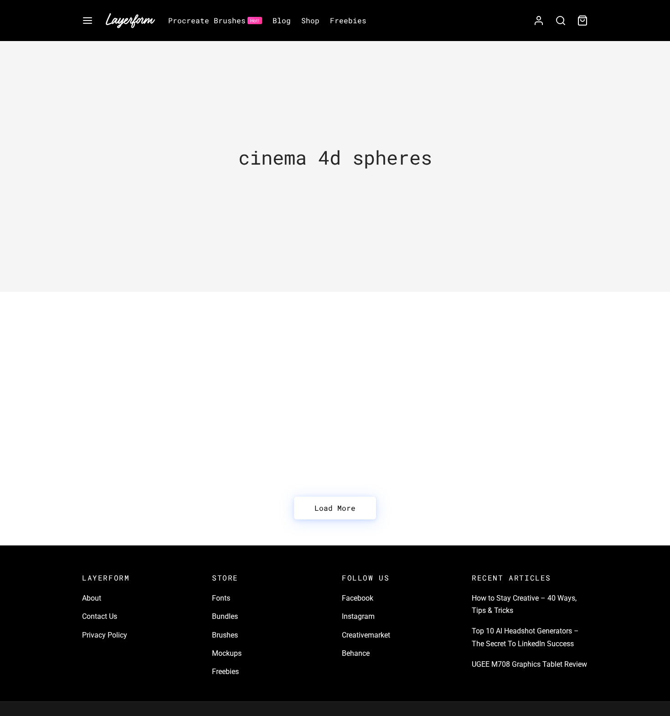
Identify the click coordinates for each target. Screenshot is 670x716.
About (91, 598)
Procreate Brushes (213, 20)
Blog (282, 20)
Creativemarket (366, 635)
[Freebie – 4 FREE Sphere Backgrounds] (162, 318)
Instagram (358, 616)
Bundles (225, 616)
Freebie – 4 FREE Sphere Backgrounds (134, 371)
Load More (335, 508)
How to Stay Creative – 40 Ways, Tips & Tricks (524, 604)
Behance (356, 653)
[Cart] (582, 20)
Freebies (348, 20)
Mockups (227, 653)
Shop (310, 20)
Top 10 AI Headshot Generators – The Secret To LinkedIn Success (525, 637)
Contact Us (99, 616)
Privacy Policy (104, 635)
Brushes (225, 635)
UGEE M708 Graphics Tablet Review (529, 664)
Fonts (221, 598)
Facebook (357, 598)
